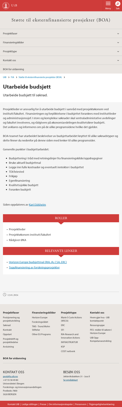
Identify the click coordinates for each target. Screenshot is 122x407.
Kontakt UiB (13, 404)
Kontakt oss (9, 60)
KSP (63, 346)
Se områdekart (70, 379)
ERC (63, 325)
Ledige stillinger (30, 404)
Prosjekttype (10, 51)
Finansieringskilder (13, 42)
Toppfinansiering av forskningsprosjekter (34, 267)
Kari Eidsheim (37, 204)
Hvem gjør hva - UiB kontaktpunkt (100, 319)
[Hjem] (5, 5)
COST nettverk (68, 351)
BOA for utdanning (13, 69)
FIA (12, 77)
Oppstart (7, 334)
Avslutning (8, 346)
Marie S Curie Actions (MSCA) (71, 319)
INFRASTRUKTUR (69, 342)
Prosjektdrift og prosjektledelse (10, 340)
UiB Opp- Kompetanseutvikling (100, 339)
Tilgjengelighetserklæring (101, 404)
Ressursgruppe (97, 325)
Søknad (7, 325)
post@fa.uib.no (10, 376)
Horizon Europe (39, 317)
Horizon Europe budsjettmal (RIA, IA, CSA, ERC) (38, 262)
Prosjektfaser (10, 33)
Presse (43, 404)
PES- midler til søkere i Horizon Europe (101, 331)
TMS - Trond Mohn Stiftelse (41, 328)
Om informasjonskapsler (61, 404)
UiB (4, 77)
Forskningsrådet (40, 321)
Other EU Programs (41, 334)
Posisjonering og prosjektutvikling (11, 319)
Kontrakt (7, 329)
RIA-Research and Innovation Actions (70, 336)
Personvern (80, 404)
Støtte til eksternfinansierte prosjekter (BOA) (61, 20)
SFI (62, 329)
